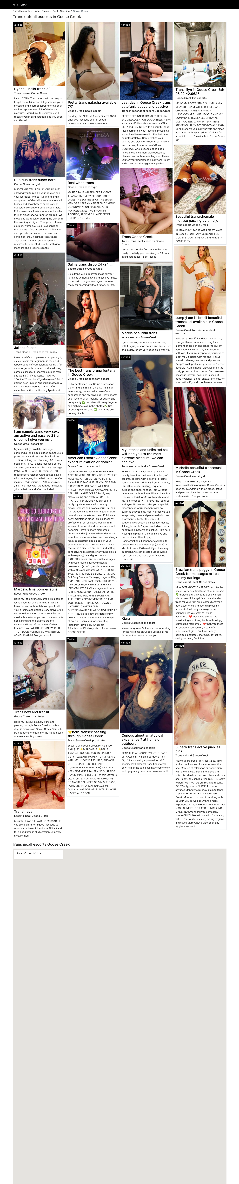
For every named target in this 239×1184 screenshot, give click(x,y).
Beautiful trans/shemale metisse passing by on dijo (196, 218)
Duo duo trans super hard (35, 180)
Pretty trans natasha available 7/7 (92, 104)
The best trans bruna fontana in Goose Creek (91, 372)
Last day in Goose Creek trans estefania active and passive (146, 104)
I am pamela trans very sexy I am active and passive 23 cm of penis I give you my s (37, 435)
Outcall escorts (21, 11)
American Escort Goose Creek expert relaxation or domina (92, 460)
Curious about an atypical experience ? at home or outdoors (142, 739)
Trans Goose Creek (137, 237)
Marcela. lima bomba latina (36, 589)
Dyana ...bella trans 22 (32, 89)
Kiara (126, 618)
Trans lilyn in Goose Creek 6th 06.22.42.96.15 (199, 92)
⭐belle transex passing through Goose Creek (87, 734)
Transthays (23, 811)
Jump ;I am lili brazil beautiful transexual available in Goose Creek (199, 322)
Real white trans (81, 183)
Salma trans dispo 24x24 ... (90, 264)
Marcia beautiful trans (139, 333)
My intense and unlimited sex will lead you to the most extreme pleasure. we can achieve (145, 456)
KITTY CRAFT (21, 4)
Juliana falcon (25, 348)
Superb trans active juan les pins (197, 749)
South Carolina (61, 11)
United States (41, 11)
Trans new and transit (31, 712)
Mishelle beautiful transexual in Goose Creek (198, 470)
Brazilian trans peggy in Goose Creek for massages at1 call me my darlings (200, 574)
